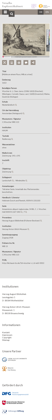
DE (40, 12)
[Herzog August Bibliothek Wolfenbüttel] (33, 7)
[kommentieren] (25, 62)
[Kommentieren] (27, 59)
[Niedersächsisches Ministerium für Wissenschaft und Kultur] (26, 404)
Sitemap (6, 340)
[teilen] (33, 62)
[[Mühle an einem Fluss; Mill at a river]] (26, 57)
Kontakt (6, 332)
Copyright (6, 337)
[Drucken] (19, 59)
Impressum (7, 335)
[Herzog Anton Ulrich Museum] (43, 7)
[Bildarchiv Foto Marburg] (26, 370)
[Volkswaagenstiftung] (26, 413)
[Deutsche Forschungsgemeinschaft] (26, 395)
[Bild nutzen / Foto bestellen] (11, 62)
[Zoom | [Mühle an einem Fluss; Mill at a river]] (5, 59)
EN (47, 12)
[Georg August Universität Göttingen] (26, 361)
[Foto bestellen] (12, 59)
